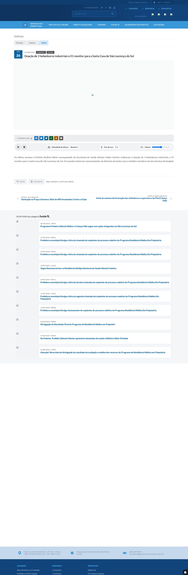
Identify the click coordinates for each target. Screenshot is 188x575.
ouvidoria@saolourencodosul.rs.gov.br (146, 554)
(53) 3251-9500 (135, 552)
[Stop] (24, 147)
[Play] (18, 147)
